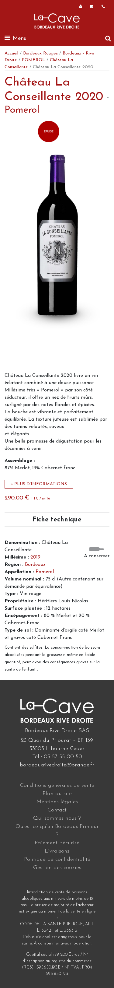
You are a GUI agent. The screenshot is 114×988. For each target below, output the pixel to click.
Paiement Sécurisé (57, 843)
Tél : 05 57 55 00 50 (57, 757)
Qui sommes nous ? (57, 818)
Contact (57, 810)
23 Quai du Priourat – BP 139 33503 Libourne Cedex (57, 745)
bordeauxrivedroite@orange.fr (57, 765)
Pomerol (22, 110)
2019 (35, 557)
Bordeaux (35, 564)
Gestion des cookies (57, 868)
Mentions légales (57, 802)
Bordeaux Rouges (40, 53)
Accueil (11, 53)
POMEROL (33, 60)
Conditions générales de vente (57, 785)
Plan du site (57, 794)
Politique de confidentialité (57, 859)
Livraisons (57, 851)
